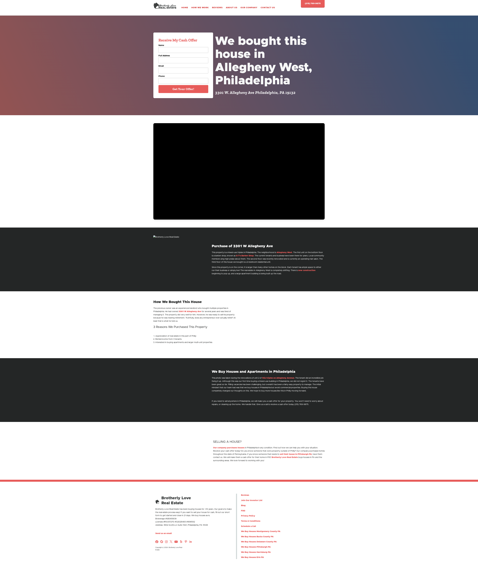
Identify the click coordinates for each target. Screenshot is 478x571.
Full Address (164, 56)
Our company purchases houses (228, 448)
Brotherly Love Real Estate (285, 457)
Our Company (248, 8)
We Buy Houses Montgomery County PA (260, 531)
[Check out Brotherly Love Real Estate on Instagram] (161, 542)
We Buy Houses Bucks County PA (257, 537)
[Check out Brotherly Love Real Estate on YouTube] (176, 543)
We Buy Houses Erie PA (252, 557)
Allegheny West (284, 252)
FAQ (243, 511)
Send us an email (163, 533)
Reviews (217, 8)
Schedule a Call (248, 526)
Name (161, 45)
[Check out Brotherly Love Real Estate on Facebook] (156, 543)
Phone (161, 76)
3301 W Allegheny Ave (190, 311)
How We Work (200, 8)
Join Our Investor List (251, 500)
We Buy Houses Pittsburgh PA (256, 547)
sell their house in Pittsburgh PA (296, 454)
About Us (231, 8)
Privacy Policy (248, 516)
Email (161, 66)
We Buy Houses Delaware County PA (259, 542)
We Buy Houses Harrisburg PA (256, 552)
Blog (243, 505)
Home (184, 8)
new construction (306, 270)
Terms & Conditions (250, 521)
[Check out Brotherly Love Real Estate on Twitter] (171, 542)
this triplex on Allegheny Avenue (278, 378)
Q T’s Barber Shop (245, 256)
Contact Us (268, 8)
